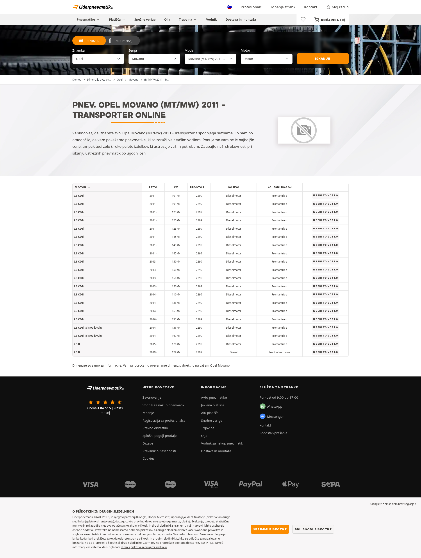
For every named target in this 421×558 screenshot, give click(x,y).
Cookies (148, 458)
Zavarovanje (152, 397)
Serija (132, 50)
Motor (245, 50)
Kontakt (310, 7)
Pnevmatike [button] (86, 19)
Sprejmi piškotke (270, 529)
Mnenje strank (283, 7)
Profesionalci (251, 7)
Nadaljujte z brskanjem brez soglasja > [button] (393, 504)
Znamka (78, 50)
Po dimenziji (124, 40)
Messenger (275, 416)
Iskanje (322, 59)
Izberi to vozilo (325, 195)
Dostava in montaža (241, 19)
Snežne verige (144, 19)
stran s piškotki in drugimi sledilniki (144, 547)
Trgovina (186, 19)
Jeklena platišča (212, 405)
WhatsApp (274, 406)
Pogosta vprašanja (273, 433)
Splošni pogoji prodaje (160, 435)
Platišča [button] (115, 19)
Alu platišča (209, 412)
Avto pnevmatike (214, 397)
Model (189, 50)
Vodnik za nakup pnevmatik (163, 405)
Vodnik (211, 19)
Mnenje (148, 412)
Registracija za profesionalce (164, 420)
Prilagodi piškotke (313, 529)
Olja (167, 19)
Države (148, 443)
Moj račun (340, 7)
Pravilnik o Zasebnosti (159, 451)
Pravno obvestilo (155, 428)
